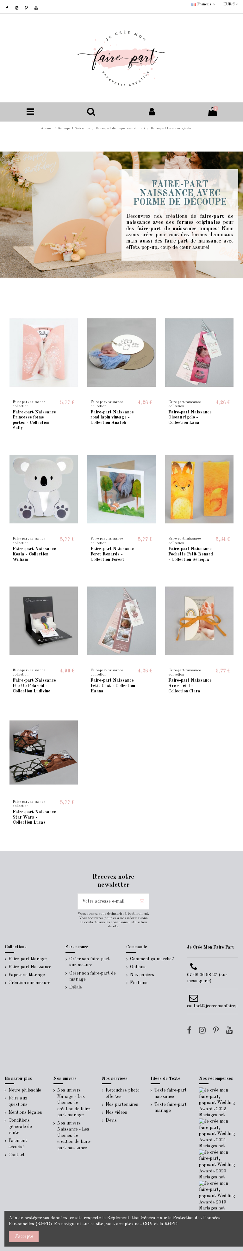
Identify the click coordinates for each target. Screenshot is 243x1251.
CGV (148, 1224)
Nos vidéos (116, 1112)
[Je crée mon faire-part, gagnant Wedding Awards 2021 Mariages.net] (218, 1133)
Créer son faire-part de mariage (92, 976)
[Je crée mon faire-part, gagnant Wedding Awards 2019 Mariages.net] (218, 1196)
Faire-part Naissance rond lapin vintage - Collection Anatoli (112, 417)
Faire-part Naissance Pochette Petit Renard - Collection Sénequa (190, 554)
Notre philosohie (25, 1090)
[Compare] (43, 394)
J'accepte (24, 1236)
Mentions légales (25, 1112)
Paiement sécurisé (18, 1143)
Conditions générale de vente (20, 1126)
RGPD (171, 1224)
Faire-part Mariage (28, 959)
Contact (17, 1155)
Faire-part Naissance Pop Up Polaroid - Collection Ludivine (34, 685)
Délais (75, 987)
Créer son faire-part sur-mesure (89, 962)
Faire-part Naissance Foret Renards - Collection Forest (112, 554)
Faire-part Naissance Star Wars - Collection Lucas (34, 817)
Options (138, 967)
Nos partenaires (122, 1104)
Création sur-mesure (29, 983)
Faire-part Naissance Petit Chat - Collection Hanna (112, 685)
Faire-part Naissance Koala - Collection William (34, 554)
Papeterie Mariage (27, 975)
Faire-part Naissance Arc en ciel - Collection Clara (190, 685)
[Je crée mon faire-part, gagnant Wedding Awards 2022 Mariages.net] (218, 1102)
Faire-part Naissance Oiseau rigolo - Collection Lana (190, 417)
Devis (111, 1120)
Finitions (138, 983)
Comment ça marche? (152, 959)
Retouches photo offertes (123, 1093)
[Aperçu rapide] (52, 394)
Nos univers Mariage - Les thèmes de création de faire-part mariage (74, 1102)
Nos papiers (142, 975)
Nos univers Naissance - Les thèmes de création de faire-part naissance (74, 1135)
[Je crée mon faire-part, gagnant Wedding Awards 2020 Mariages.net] (218, 1165)
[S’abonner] (142, 901)
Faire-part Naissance (30, 967)
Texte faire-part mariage (170, 1107)
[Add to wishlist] (34, 394)
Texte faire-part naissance (170, 1093)
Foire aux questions (18, 1101)
